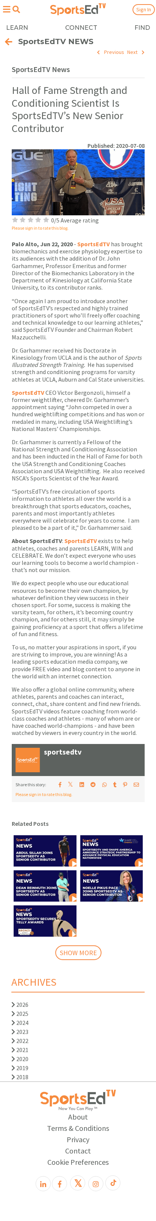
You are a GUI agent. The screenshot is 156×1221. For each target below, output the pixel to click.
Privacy (78, 1139)
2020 (21, 1059)
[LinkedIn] (43, 1183)
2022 (21, 1041)
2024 (21, 1022)
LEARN (17, 27)
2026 (21, 1004)
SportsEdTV (93, 244)
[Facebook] (59, 1183)
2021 (21, 1050)
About (78, 1116)
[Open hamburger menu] (6, 9)
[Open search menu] (16, 9)
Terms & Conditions (78, 1128)
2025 (21, 1013)
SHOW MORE (78, 952)
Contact (78, 1150)
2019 (21, 1068)
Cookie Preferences (78, 1162)
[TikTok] (112, 1182)
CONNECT (81, 27)
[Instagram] (95, 1183)
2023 (21, 1031)
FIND (142, 27)
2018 (21, 1077)
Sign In (143, 9)
